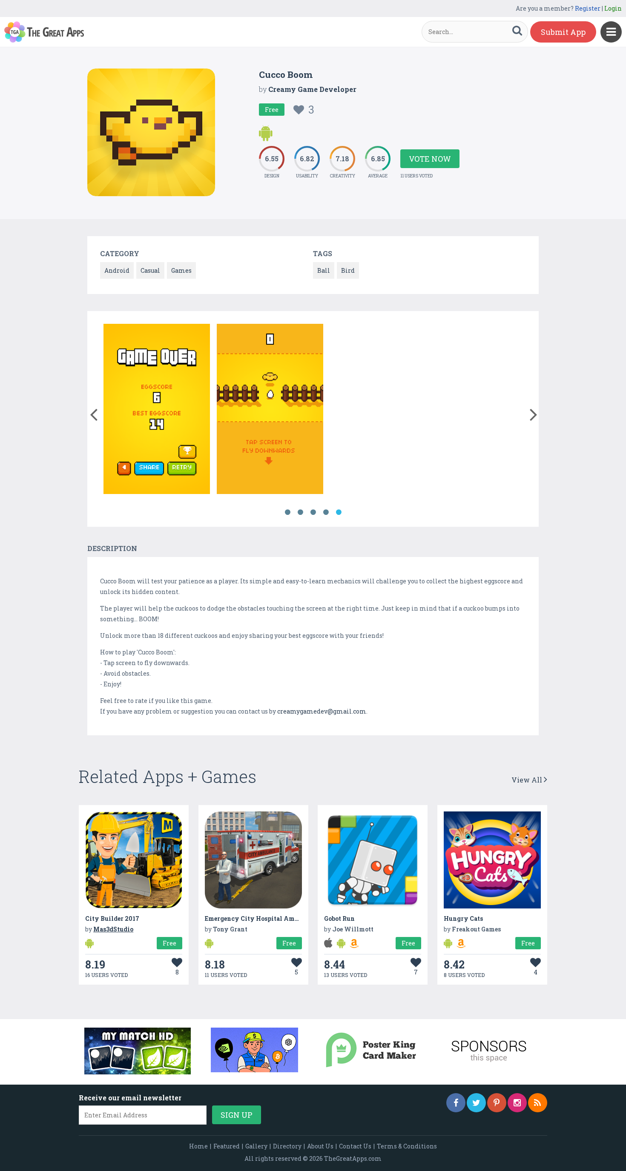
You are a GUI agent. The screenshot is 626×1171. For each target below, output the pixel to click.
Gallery (256, 1146)
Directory (287, 1146)
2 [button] (300, 512)
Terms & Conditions (407, 1146)
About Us (320, 1146)
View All (527, 779)
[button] (93, 412)
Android (116, 270)
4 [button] (326, 512)
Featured (226, 1146)
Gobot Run (339, 918)
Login (613, 8)
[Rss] (537, 1102)
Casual (150, 270)
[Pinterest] (496, 1102)
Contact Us (355, 1146)
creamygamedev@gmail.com (321, 711)
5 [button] (338, 512)
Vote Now (430, 159)
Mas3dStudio (113, 929)
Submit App (563, 32)
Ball (323, 270)
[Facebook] (455, 1102)
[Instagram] (517, 1102)
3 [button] (313, 512)
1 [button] (287, 512)
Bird (348, 270)
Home (198, 1146)
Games (181, 270)
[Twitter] (476, 1102)
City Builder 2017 (112, 918)
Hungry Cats (463, 918)
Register (587, 8)
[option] (156, 410)
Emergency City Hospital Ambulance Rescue (272, 918)
